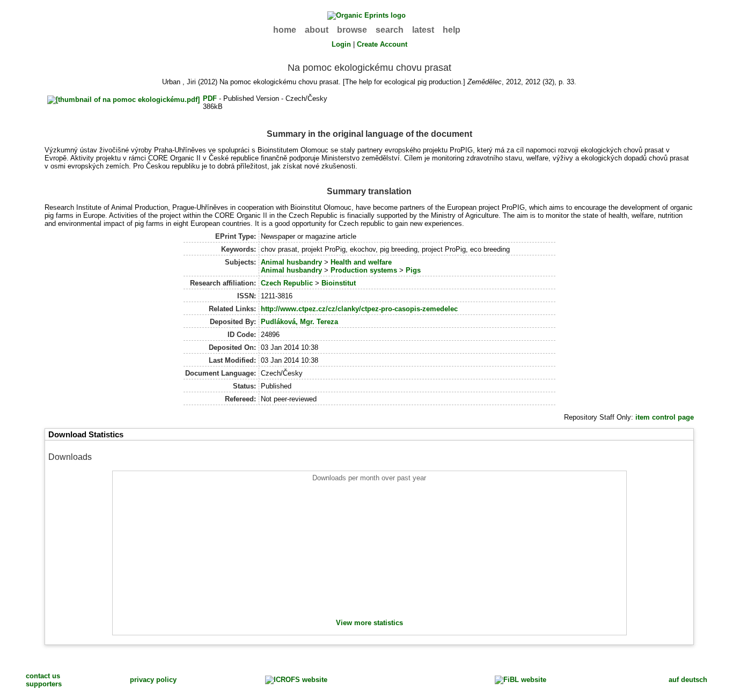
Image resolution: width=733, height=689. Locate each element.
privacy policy (153, 680)
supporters (44, 684)
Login (341, 44)
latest (423, 29)
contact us (43, 676)
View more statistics (369, 623)
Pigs (413, 270)
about (316, 29)
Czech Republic (287, 283)
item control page (664, 417)
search (390, 29)
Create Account (382, 44)
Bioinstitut (338, 283)
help (451, 29)
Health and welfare (361, 262)
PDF (210, 98)
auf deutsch (688, 680)
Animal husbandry (291, 262)
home (284, 29)
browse (352, 29)
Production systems (364, 270)
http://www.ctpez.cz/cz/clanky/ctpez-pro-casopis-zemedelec (359, 309)
